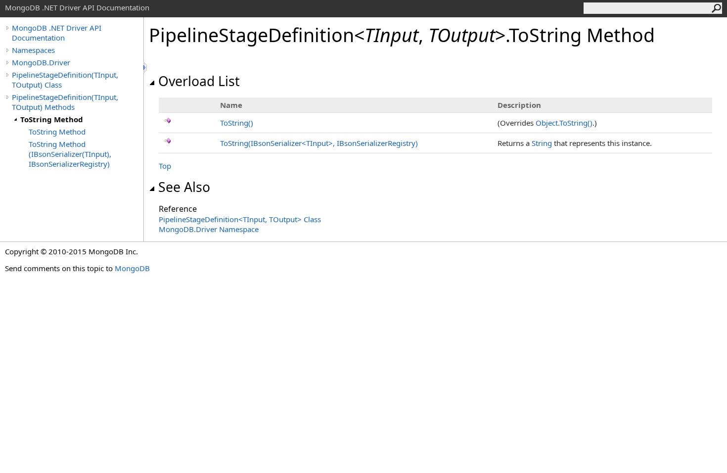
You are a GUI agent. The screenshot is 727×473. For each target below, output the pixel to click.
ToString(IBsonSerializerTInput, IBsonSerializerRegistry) (319, 143)
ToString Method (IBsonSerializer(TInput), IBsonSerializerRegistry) (70, 154)
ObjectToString (564, 123)
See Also (184, 187)
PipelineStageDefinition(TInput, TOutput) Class (65, 80)
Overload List (199, 81)
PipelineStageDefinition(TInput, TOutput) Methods (65, 102)
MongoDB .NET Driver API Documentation (56, 33)
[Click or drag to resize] (145, 67)
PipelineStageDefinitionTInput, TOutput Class (240, 219)
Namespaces (33, 50)
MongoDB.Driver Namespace (209, 229)
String (542, 143)
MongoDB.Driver (41, 62)
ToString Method (51, 119)
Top (165, 166)
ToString (236, 123)
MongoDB (132, 268)
